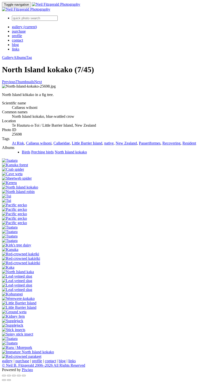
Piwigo (27, 370)
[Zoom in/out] (14, 375)
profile (17, 36)
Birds (26, 152)
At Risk (18, 143)
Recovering (171, 143)
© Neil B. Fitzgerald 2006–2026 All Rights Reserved (43, 365)
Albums (20, 57)
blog (15, 45)
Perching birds (42, 152)
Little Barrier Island (87, 143)
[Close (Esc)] (4, 375)
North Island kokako (71, 152)
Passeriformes (149, 143)
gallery (24, 27)
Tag (29, 57)
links (15, 49)
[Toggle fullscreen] (9, 375)
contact (17, 40)
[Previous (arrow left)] (4, 380)
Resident (189, 143)
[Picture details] (19, 375)
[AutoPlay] (24, 375)
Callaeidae (61, 143)
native (109, 143)
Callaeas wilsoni (38, 143)
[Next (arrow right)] (9, 380)
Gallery (8, 57)
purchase (19, 31)
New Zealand (126, 143)
